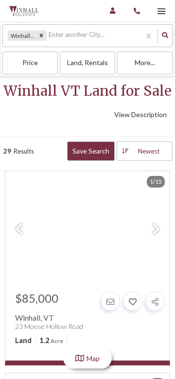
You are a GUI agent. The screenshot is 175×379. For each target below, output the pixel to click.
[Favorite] (132, 301)
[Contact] (110, 301)
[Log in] (112, 11)
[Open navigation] (161, 11)
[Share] (155, 301)
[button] (41, 36)
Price (30, 62)
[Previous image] (19, 229)
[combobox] (49, 35)
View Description (140, 114)
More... (145, 62)
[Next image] (156, 229)
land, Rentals (87, 62)
